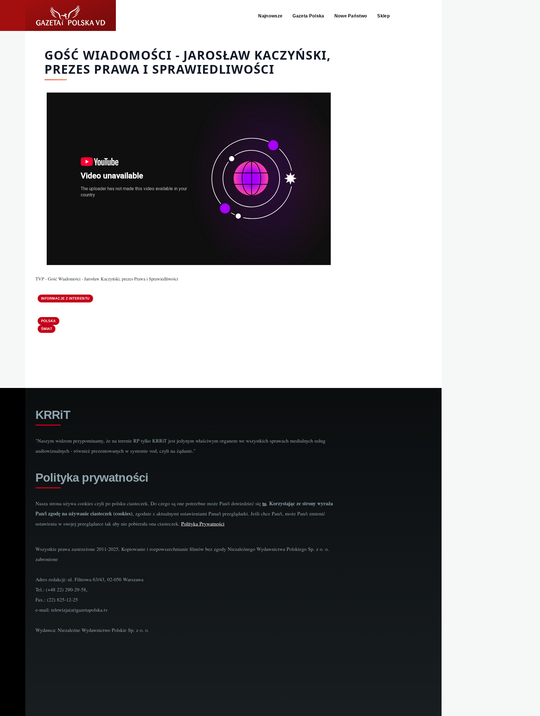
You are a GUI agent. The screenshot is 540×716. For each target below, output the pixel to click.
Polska (48, 321)
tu (264, 503)
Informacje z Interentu (65, 298)
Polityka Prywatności (202, 523)
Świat (46, 329)
